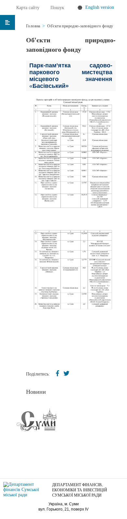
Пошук (57, 7)
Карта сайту (27, 7)
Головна (33, 26)
